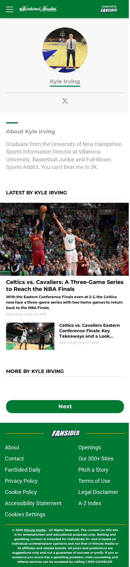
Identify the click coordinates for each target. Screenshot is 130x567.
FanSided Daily (23, 470)
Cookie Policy (21, 492)
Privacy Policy (21, 481)
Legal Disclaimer (98, 492)
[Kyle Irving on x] (65, 100)
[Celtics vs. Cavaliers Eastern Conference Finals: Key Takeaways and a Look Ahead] (65, 336)
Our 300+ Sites (95, 458)
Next (65, 406)
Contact (14, 458)
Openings (89, 447)
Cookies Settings (25, 514)
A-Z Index (89, 503)
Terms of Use (94, 481)
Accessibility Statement (33, 503)
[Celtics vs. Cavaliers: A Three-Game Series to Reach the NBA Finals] (65, 260)
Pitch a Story (93, 470)
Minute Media (35, 530)
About (12, 447)
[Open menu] (9, 9)
